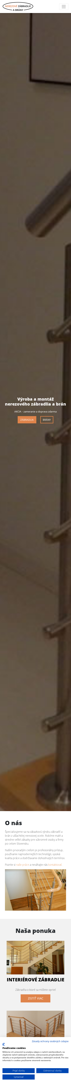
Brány (47, 419)
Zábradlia (27, 419)
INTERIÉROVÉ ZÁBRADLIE (35, 979)
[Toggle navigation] (63, 6)
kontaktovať (55, 864)
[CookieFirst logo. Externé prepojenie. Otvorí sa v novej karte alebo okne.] (3, 1044)
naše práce (22, 864)
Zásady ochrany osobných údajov (50, 1041)
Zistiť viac (35, 998)
